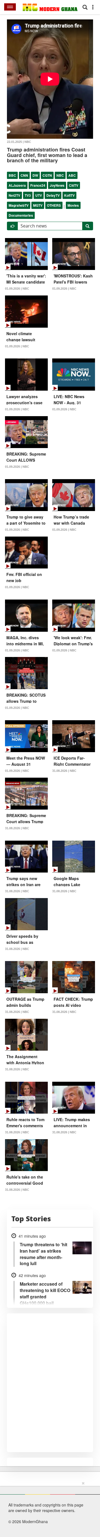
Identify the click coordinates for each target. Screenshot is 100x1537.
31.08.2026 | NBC (64, 770)
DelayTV (53, 195)
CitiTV (73, 185)
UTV (38, 195)
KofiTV (69, 195)
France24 (37, 185)
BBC (12, 175)
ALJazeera (17, 185)
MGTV (37, 205)
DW (35, 175)
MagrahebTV (19, 205)
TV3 (28, 195)
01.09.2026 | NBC (17, 288)
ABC (72, 175)
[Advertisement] (48, 1508)
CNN (24, 175)
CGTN (47, 175)
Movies (73, 205)
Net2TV (14, 195)
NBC (60, 175)
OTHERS (54, 205)
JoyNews (57, 185)
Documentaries (21, 215)
